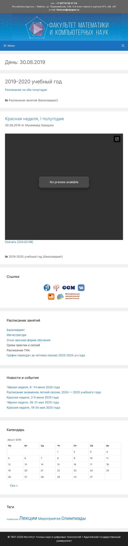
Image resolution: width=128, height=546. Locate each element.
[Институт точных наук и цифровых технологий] (66, 26)
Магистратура (16, 335)
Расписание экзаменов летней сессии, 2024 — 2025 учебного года (54, 392)
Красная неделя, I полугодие (34, 118)
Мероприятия (49, 519)
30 (75, 477)
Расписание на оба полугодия (26, 90)
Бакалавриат (16, 330)
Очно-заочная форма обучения (28, 340)
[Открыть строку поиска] (123, 46)
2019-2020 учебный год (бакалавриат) (36, 256)
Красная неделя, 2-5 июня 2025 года (33, 397)
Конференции (12, 519)
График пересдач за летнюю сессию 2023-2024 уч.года (46, 355)
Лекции (28, 518)
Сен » (14, 485)
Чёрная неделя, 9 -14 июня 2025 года (33, 387)
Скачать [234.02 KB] (19, 242)
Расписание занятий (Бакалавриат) (33, 100)
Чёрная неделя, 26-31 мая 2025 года (33, 402)
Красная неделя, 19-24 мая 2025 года (33, 407)
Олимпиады (73, 518)
